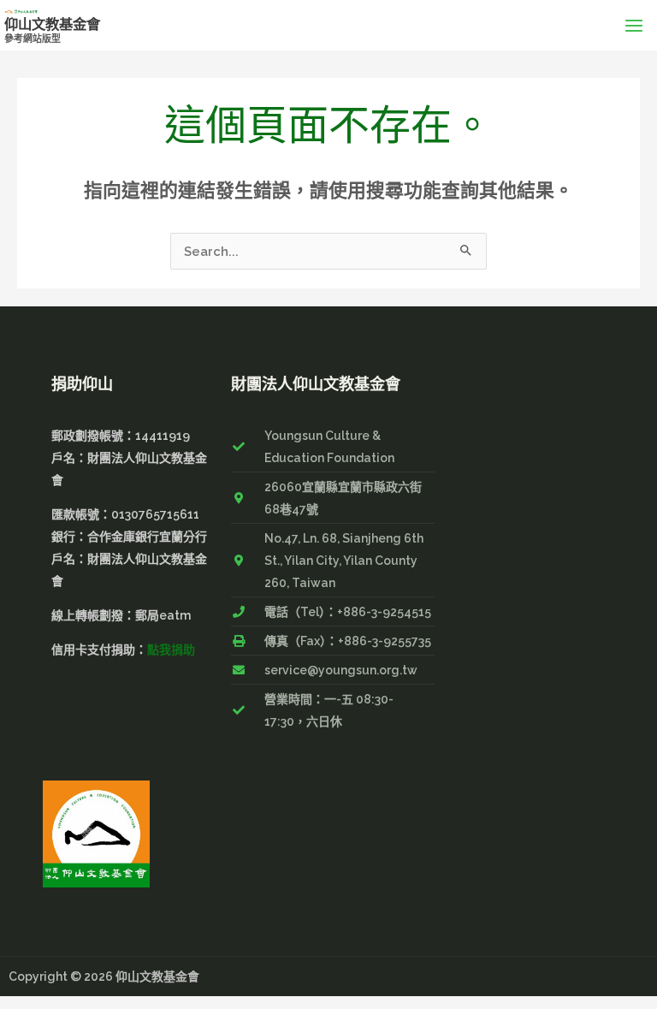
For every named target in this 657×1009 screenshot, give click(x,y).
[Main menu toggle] (634, 25)
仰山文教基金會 (52, 24)
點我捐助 (171, 649)
